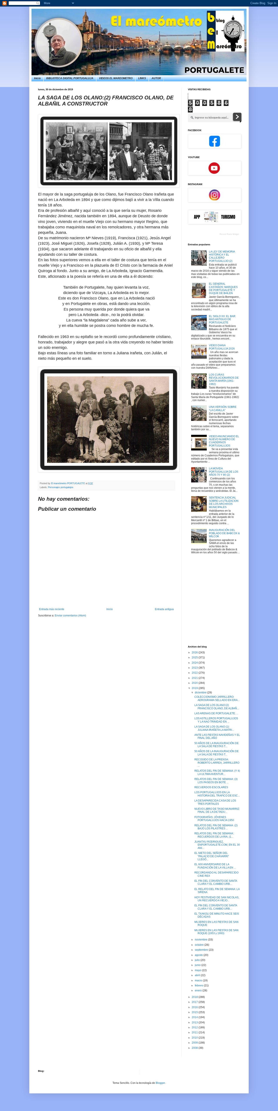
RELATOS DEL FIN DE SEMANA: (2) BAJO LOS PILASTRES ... (216, 827)
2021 (195, 677)
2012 (195, 1027)
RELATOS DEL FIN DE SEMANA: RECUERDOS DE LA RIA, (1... (214, 835)
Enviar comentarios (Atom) (70, 615)
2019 (195, 688)
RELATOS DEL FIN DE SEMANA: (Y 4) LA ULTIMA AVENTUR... (217, 772)
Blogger (160, 1082)
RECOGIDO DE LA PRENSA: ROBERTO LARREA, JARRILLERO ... (216, 762)
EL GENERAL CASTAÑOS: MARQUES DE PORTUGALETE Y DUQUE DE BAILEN (223, 288)
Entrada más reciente (51, 609)
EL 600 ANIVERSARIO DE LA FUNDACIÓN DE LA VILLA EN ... (215, 866)
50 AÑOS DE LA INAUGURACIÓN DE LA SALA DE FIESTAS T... (216, 745)
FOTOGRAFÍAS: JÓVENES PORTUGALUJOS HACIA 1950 (214, 819)
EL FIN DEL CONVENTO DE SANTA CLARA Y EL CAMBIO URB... (215, 882)
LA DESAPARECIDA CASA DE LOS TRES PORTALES (215, 802)
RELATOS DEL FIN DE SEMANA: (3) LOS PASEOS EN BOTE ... (216, 781)
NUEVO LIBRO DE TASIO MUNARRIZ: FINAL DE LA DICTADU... (217, 810)
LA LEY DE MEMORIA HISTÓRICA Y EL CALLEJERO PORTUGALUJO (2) (222, 256)
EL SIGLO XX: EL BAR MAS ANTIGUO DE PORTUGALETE (222, 319)
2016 (195, 1007)
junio (198, 965)
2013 (195, 1022)
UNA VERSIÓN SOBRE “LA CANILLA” (223, 408)
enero (198, 990)
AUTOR (156, 78)
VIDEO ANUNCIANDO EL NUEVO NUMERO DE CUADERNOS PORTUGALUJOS (224, 441)
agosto (199, 955)
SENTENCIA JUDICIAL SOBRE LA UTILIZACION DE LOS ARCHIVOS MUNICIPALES (223, 502)
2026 (195, 652)
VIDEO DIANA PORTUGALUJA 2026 (222, 347)
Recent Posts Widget (229, 234)
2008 (195, 1047)
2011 (195, 1032)
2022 (195, 672)
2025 (195, 657)
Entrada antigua (164, 609)
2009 (195, 1042)
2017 (195, 1002)
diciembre (201, 692)
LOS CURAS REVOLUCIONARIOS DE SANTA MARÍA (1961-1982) (224, 379)
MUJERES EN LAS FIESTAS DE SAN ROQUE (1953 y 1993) (216, 932)
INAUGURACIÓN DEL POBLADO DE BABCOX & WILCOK (224, 533)
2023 (195, 667)
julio (197, 960)
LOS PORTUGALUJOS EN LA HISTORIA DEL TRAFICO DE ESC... (217, 794)
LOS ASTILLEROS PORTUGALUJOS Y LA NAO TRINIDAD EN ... (216, 720)
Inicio (37, 78)
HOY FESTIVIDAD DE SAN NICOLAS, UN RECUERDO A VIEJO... (216, 899)
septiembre (202, 949)
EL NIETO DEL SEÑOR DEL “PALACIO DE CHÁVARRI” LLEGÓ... (211, 856)
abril (198, 975)
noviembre (201, 939)
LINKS (142, 78)
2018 (195, 997)
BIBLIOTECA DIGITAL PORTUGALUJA (69, 78)
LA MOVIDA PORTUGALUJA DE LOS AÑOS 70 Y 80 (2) (223, 471)
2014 (195, 1017)
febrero (199, 985)
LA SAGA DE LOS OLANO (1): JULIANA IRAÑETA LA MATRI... (214, 728)
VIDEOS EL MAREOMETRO (115, 78)
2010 (195, 1037)
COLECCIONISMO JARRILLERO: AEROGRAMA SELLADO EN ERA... (217, 698)
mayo (198, 970)
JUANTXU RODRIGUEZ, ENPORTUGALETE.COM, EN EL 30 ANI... (217, 845)
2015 (195, 1012)
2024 (195, 662)
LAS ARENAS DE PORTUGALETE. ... (216, 713)
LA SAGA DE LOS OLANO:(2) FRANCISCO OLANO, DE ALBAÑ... (216, 707)
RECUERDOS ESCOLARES (211, 787)
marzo (199, 980)
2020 (195, 682)
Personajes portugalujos (60, 487)
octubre (199, 944)
